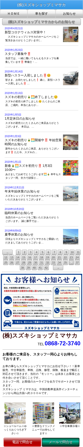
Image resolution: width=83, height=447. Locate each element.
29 (29, 262)
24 (77, 257)
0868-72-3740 (62, 343)
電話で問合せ (22, 442)
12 (5, 257)
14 (17, 257)
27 (17, 262)
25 (5, 262)
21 (59, 257)
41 (40, 267)
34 (59, 262)
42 (46, 267)
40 (34, 267)
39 (28, 267)
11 (78, 252)
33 (53, 262)
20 (53, 257)
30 (35, 262)
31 (41, 262)
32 (47, 262)
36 (71, 262)
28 (23, 262)
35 (65, 262)
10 (72, 252)
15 (23, 257)
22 (65, 257)
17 (35, 257)
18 (41, 257)
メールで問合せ (61, 442)
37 (77, 262)
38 (22, 267)
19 (47, 257)
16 (29, 257)
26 (11, 262)
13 (11, 257)
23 (71, 257)
